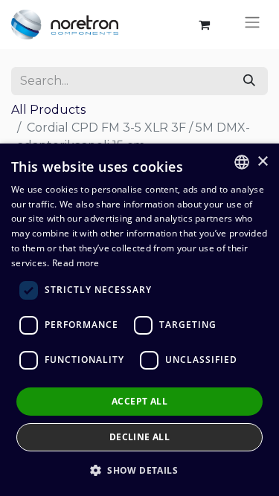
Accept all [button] (139, 401)
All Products (48, 110)
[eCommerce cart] (204, 24)
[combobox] (241, 162)
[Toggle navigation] (252, 24)
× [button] (262, 161)
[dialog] (139, 320)
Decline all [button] (139, 437)
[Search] (249, 81)
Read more (76, 263)
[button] (139, 470)
